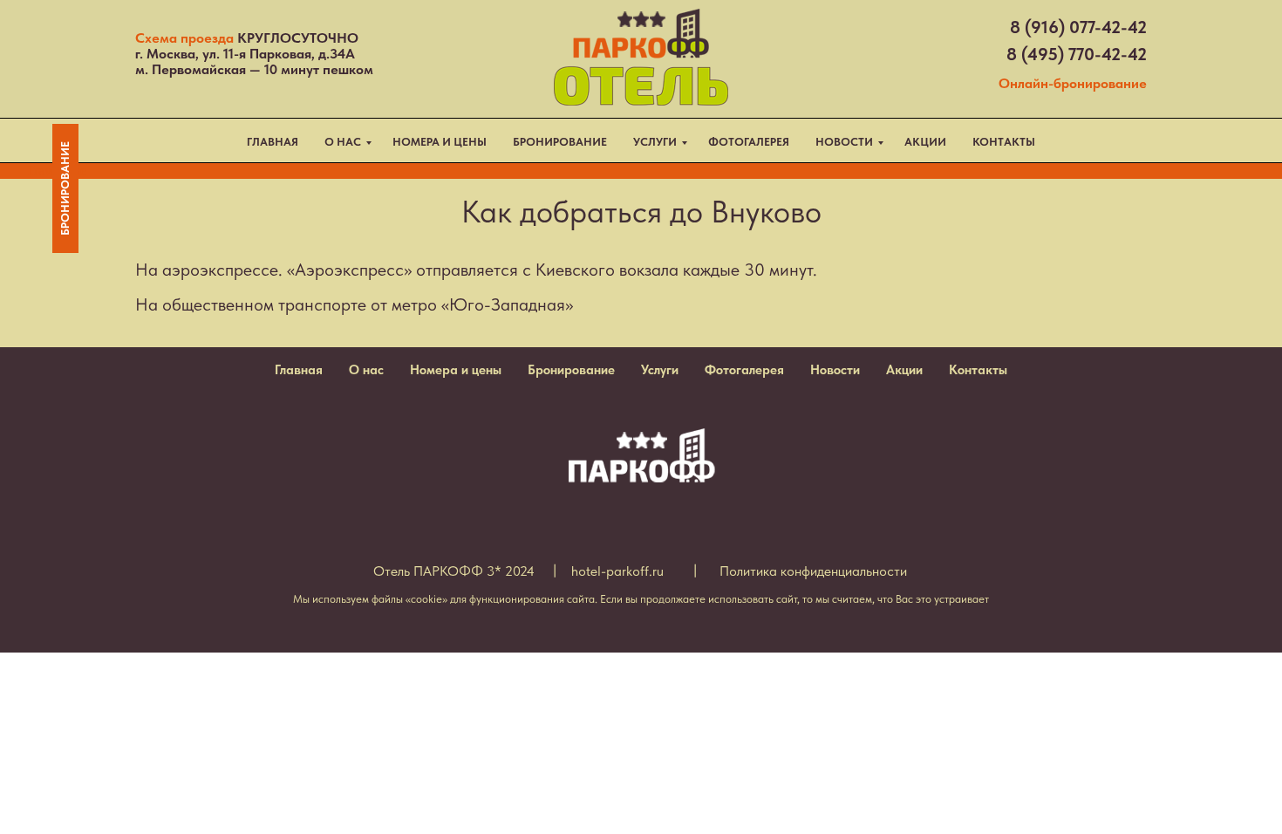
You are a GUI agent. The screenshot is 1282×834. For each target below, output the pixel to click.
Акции (904, 370)
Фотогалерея (744, 370)
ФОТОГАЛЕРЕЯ (748, 141)
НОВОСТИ (844, 141)
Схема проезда (184, 38)
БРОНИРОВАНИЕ (560, 141)
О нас (366, 370)
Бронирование (571, 370)
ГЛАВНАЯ (272, 141)
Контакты (978, 370)
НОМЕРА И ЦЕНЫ (439, 141)
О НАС (342, 141)
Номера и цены (455, 370)
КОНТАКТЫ (1003, 141)
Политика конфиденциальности (813, 571)
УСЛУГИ (655, 141)
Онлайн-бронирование (1073, 83)
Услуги (660, 370)
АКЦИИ (925, 141)
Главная (299, 370)
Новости (835, 370)
